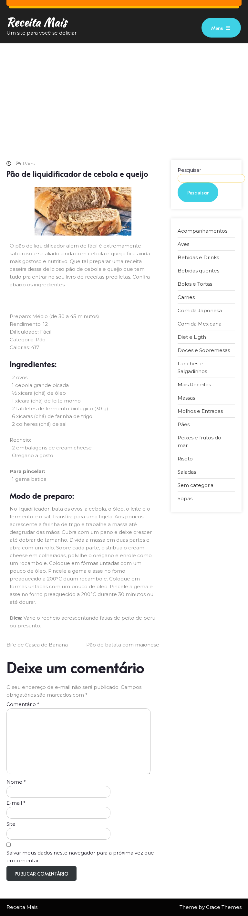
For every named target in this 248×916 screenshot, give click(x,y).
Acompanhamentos (202, 231)
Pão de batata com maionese (122, 645)
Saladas (187, 472)
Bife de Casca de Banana (37, 645)
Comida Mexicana (200, 324)
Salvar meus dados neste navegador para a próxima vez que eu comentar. (80, 857)
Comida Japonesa (200, 310)
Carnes (186, 297)
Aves (183, 244)
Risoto (185, 459)
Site (11, 824)
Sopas (185, 498)
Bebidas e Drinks (198, 257)
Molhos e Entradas (200, 411)
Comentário (22, 704)
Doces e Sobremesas (204, 350)
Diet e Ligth (192, 337)
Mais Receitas (194, 384)
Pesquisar (189, 170)
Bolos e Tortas (195, 284)
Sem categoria (195, 485)
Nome (16, 782)
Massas (186, 398)
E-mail (16, 803)
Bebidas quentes (198, 271)
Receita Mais (36, 22)
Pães (29, 163)
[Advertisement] (124, 92)
